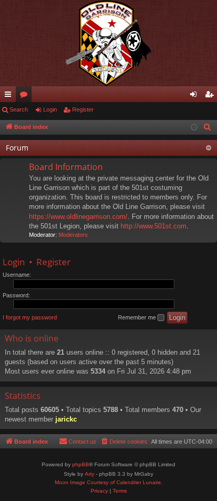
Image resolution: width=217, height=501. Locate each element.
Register (83, 109)
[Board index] (108, 43)
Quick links (10, 96)
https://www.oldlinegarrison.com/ (78, 217)
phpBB (80, 464)
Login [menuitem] (195, 96)
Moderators (73, 235)
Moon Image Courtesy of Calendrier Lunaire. (109, 482)
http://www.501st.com (153, 226)
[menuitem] (207, 127)
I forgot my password (30, 317)
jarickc (66, 419)
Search (18, 109)
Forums (26, 96)
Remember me (137, 317)
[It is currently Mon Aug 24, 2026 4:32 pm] (194, 128)
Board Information (66, 167)
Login (50, 109)
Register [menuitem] (211, 96)
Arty (89, 474)
